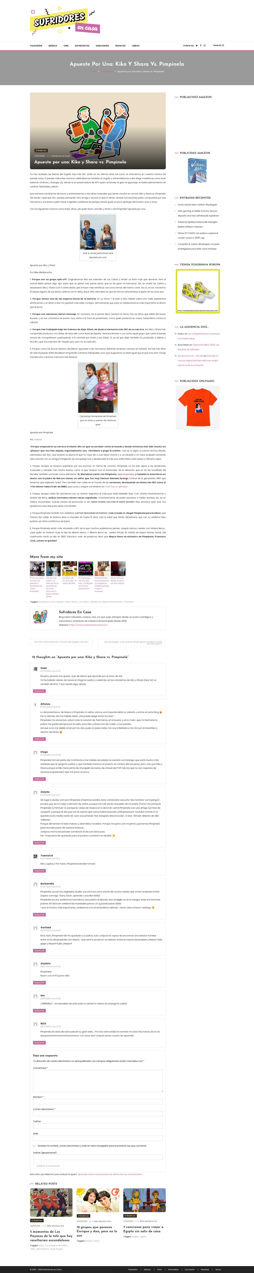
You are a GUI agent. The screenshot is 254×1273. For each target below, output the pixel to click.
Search (217, 45)
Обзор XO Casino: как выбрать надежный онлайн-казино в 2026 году (198, 235)
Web (35, 1133)
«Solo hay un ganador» (116, 486)
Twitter (37, 1121)
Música (53, 45)
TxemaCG (47, 855)
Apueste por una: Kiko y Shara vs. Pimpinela (80, 162)
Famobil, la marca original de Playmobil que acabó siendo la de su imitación (198, 360)
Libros (135, 45)
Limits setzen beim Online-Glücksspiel (197, 204)
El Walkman (41, 150)
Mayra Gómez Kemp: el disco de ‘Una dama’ (118, 581)
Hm (43, 995)
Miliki (33, 1249)
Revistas (120, 45)
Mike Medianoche (55, 1225)
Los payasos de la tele (56, 1245)
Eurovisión (102, 45)
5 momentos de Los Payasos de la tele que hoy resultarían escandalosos (51, 1236)
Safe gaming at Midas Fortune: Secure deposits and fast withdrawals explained (198, 213)
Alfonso (45, 704)
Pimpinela (128, 601)
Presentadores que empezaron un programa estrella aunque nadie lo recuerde (102, 584)
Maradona (96, 601)
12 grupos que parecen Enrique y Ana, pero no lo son (97, 1231)
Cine (65, 45)
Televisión (36, 45)
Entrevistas (82, 45)
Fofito (41, 1245)
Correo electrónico (44, 1109)
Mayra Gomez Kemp (112, 601)
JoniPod (38, 439)
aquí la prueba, (126, 474)
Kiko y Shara (71, 601)
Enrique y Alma (92, 1240)
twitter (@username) (45, 1152)
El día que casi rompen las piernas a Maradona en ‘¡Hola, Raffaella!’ (36, 584)
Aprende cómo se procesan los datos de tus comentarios (110, 1174)
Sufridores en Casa (60, 156)
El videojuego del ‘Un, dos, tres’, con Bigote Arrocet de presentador (85, 583)
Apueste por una (47, 601)
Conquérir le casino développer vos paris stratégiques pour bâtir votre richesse (198, 246)
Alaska (135, 1236)
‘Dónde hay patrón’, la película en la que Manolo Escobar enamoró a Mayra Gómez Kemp (52, 587)
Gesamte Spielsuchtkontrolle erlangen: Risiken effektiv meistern (198, 224)
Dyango (60, 601)
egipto (143, 1236)
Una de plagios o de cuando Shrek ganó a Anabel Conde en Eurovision (133, 642)
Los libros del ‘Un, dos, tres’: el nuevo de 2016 (69, 581)
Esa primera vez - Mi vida (190, 355)
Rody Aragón (57, 1249)
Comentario (40, 1067)
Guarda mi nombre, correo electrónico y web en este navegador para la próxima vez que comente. (92, 1145)
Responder (39, 691)
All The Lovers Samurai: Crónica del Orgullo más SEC (61, 641)
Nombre (38, 1096)
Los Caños (84, 601)
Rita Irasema (43, 1249)
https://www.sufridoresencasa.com (88, 624)
